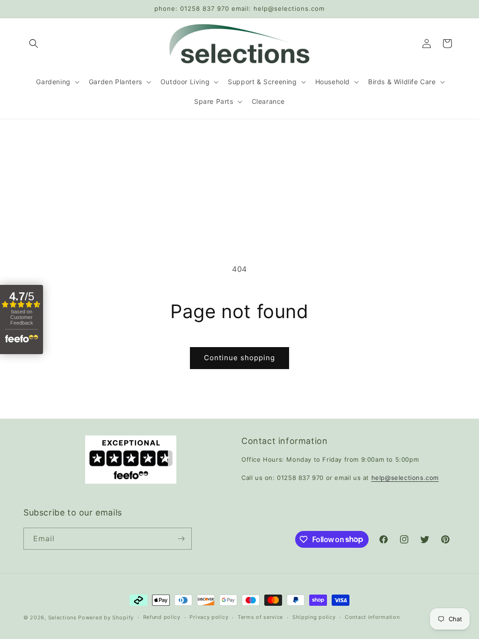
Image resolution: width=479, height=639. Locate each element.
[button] (33, 43)
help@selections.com (405, 477)
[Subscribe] (181, 539)
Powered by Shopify (106, 617)
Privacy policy (208, 617)
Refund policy (162, 617)
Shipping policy (314, 617)
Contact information (372, 617)
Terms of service (260, 617)
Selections (62, 617)
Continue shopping (239, 357)
